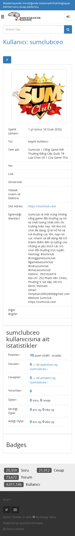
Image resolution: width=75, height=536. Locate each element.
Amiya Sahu (48, 517)
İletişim (6, 499)
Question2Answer (31, 523)
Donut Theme (12, 517)
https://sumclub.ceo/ (42, 206)
